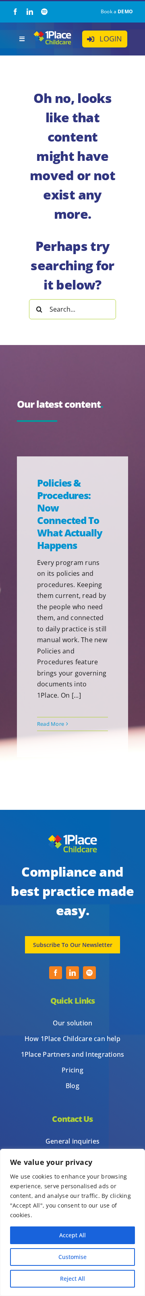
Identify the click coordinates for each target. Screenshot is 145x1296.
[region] (72, 1222)
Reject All (72, 1278)
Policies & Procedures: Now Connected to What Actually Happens (69, 514)
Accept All (72, 1235)
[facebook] (15, 11)
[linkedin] (30, 11)
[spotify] (44, 11)
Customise (72, 1257)
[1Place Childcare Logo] (52, 33)
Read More (50, 723)
